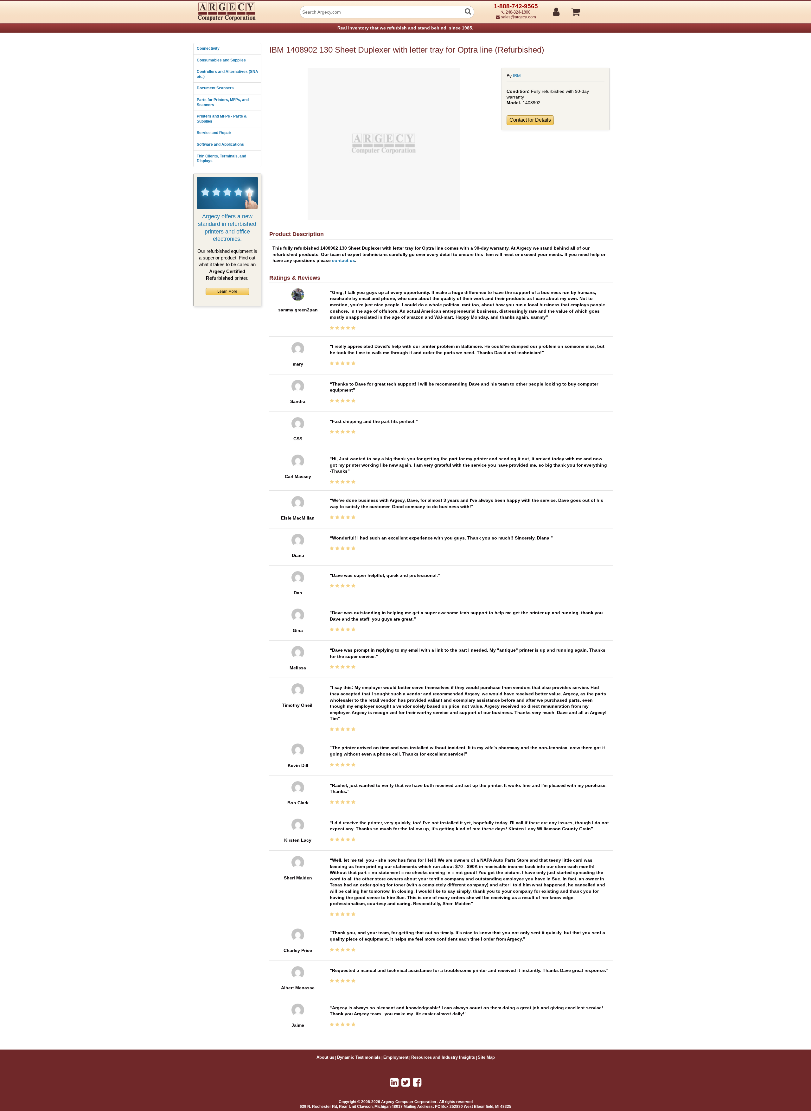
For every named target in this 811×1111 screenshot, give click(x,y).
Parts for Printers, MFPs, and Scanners (223, 102)
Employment (395, 1057)
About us (325, 1057)
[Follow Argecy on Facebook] (417, 1082)
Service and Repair (214, 133)
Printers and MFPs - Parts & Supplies (222, 119)
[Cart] (599, 9)
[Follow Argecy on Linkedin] (394, 1082)
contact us (343, 260)
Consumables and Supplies (221, 60)
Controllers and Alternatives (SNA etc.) (227, 74)
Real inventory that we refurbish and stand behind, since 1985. (405, 27)
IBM (517, 75)
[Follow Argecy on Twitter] (405, 1082)
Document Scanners (215, 88)
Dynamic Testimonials (358, 1057)
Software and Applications (220, 144)
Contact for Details (530, 120)
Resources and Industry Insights (443, 1057)
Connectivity (208, 48)
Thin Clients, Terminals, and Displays (221, 158)
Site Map (486, 1057)
